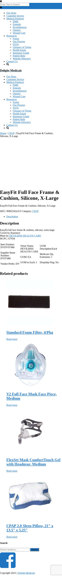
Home (3, 133)
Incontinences (20, 27)
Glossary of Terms (22, 47)
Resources (11, 35)
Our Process (19, 41)
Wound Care (19, 33)
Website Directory (22, 58)
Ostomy (17, 30)
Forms (16, 38)
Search (34, 549)
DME (15, 21)
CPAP (11, 133)
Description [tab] (12, 216)
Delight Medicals (26, 573)
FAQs (16, 44)
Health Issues (19, 50)
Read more (11, 339)
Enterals (17, 24)
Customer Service (15, 15)
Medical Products (15, 18)
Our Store (11, 13)
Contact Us (12, 61)
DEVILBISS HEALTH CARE (25, 235)
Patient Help (19, 55)
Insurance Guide (21, 53)
